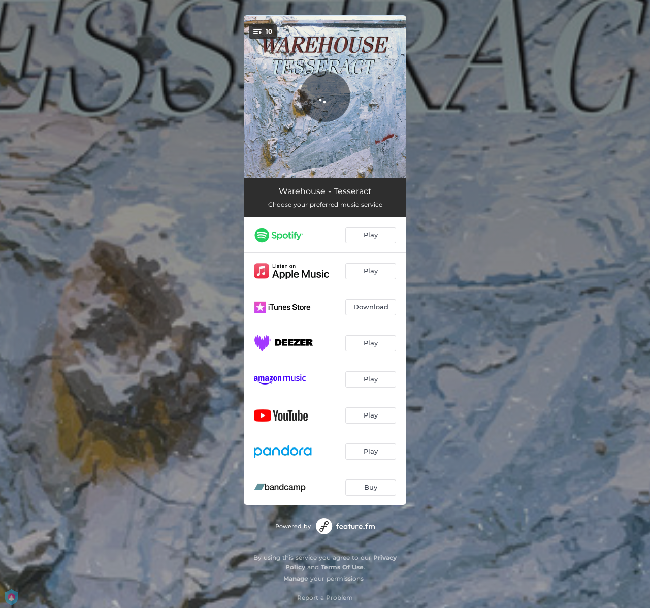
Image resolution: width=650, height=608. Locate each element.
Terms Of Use (342, 567)
